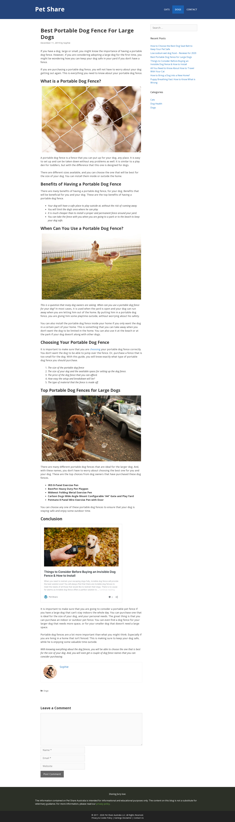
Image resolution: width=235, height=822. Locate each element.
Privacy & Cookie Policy (102, 818)
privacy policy (103, 803)
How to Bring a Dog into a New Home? (170, 75)
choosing (95, 349)
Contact (192, 9)
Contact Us (139, 818)
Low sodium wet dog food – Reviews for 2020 (173, 53)
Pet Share (50, 9)
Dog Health (156, 103)
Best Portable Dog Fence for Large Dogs (171, 57)
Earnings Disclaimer (123, 818)
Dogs (178, 9)
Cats (167, 9)
